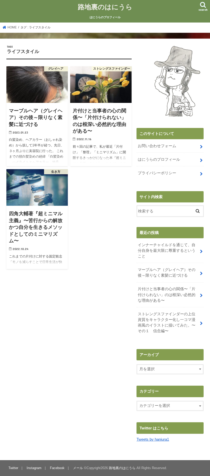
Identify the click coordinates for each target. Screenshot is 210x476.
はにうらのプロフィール (105, 17)
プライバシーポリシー (157, 173)
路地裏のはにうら (105, 6)
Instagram (34, 468)
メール (78, 468)
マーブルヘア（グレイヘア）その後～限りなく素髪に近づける (166, 272)
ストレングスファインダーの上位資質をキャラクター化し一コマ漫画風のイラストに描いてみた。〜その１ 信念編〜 (166, 322)
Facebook (57, 468)
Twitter (13, 468)
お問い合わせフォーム (157, 146)
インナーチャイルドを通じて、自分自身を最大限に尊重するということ (166, 250)
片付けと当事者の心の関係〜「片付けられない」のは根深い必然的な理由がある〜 (166, 294)
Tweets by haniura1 (152, 439)
